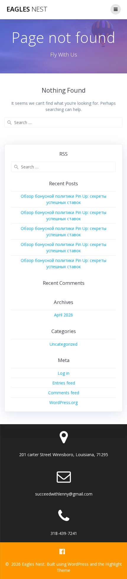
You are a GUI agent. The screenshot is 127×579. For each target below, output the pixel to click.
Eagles (27, 9)
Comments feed (63, 392)
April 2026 (63, 315)
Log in (63, 373)
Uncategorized (63, 344)
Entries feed (63, 383)
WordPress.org (63, 402)
